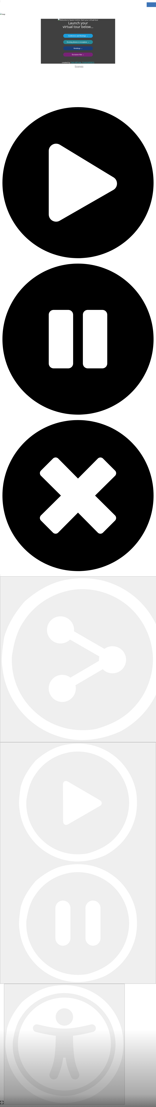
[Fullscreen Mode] (2, 1103)
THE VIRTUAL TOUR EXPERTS (82, 62)
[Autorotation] (78, 863)
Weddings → (78, 48)
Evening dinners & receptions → (78, 42)
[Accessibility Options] (64, 1044)
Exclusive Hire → (78, 54)
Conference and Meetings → (78, 36)
